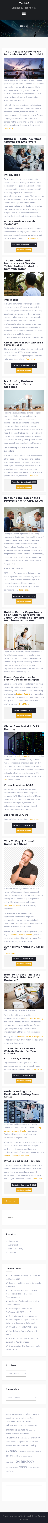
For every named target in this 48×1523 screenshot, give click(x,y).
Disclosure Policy (15, 1249)
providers (16, 1446)
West (40, 1516)
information (12, 1437)
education (11, 1425)
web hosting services (26, 756)
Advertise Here (14, 1245)
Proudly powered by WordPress (16, 1516)
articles (26, 1414)
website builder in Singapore (30, 1037)
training (23, 1467)
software (18, 1456)
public (23, 1446)
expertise (23, 1429)
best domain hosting (34, 1019)
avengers (35, 1414)
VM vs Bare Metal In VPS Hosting (21, 728)
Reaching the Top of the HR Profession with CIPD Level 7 (23, 500)
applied (8, 1414)
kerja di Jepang (23, 694)
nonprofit (21, 1442)
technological (28, 1456)
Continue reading (24, 250)
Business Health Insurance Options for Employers (22, 140)
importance (24, 1434)
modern (13, 1442)
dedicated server (11, 1156)
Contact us (13, 1241)
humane (15, 1434)
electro (21, 1425)
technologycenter (12, 1467)
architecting (17, 1414)
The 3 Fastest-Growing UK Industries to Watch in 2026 (23, 53)
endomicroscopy (31, 1425)
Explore (24, 26)
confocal (30, 1418)
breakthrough (10, 1418)
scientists (30, 1451)
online (28, 1442)
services (38, 1451)
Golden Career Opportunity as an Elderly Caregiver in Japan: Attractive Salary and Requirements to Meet (24, 616)
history (8, 1434)
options (35, 1442)
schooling (31, 1445)
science (11, 1450)
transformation (34, 1467)
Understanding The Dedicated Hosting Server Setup (22, 1094)
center (18, 1418)
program (9, 1446)
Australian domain (12, 905)
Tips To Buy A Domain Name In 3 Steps (19, 843)
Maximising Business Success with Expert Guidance (19, 384)
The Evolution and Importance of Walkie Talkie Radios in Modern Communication (21, 264)
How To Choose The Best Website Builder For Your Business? (22, 977)
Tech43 (24, 3)
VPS (6, 780)
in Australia (24, 1156)
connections (10, 1421)
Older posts (10, 1201)
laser (8, 1442)
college (24, 1418)
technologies (10, 1462)
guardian (32, 1430)
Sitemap (12, 1253)
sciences (22, 1451)
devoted (28, 1421)
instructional (25, 1438)
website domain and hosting (21, 935)
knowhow (35, 1437)
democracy (20, 1421)
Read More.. (9, 129)
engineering (11, 1430)
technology (24, 1461)
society (9, 1455)
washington (10, 1471)
